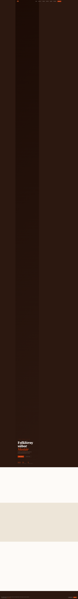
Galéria (51, 1)
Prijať (75, 597)
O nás (36, 1)
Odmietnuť (70, 597)
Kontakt (59, 1)
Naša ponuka (21, 456)
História (47, 1)
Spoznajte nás (28, 456)
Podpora (54, 1)
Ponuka (43, 1)
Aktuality (39, 1)
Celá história (20, 498)
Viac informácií (9, 597)
